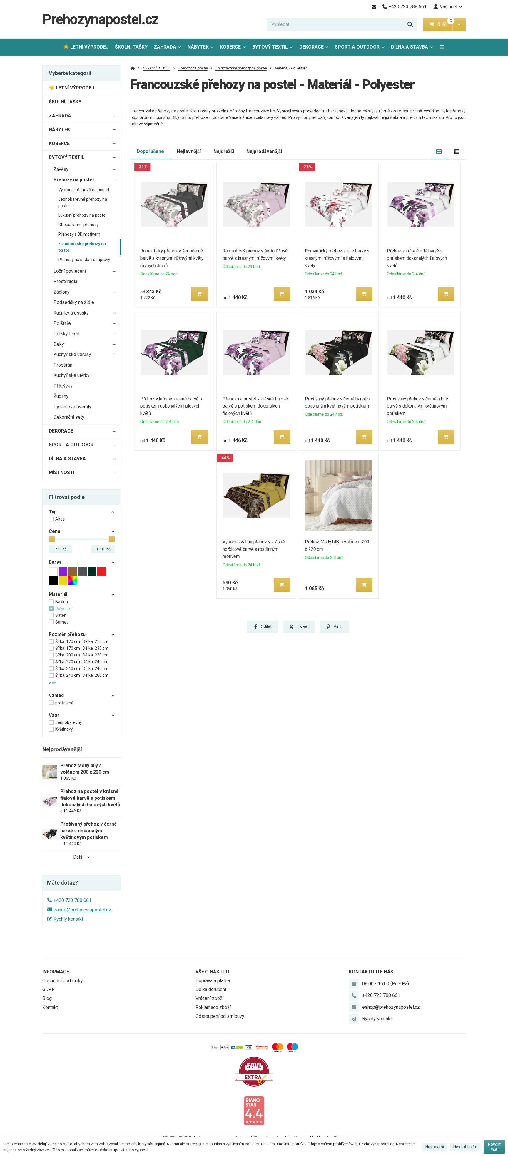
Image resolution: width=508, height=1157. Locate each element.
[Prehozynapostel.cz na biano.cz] (254, 1110)
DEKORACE (311, 47)
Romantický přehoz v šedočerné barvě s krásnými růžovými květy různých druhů (172, 258)
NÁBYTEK (198, 47)
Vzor (54, 715)
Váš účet (448, 6)
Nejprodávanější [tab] (264, 151)
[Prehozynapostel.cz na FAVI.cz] (254, 1071)
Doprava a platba (212, 980)
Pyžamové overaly (72, 407)
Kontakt (50, 1007)
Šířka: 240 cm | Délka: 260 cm (81, 675)
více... (54, 682)
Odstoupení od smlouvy (219, 1016)
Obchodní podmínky (62, 980)
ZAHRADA (165, 47)
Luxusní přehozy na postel (82, 215)
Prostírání (63, 365)
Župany (61, 396)
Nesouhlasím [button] (465, 1147)
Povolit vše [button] (494, 1147)
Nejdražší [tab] (223, 151)
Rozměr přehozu (67, 634)
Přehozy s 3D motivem (79, 234)
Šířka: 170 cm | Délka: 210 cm (81, 641)
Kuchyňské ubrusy (72, 354)
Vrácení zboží (209, 998)
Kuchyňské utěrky (72, 375)
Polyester (64, 608)
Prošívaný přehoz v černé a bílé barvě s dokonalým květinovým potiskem (417, 406)
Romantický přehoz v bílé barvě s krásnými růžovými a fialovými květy (337, 258)
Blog (47, 998)
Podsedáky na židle (74, 302)
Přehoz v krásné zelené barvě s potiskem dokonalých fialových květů (171, 406)
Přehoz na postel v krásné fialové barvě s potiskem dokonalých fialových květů (255, 406)
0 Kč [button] (444, 24)
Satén (60, 615)
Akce (60, 519)
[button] (459, 24)
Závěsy (61, 169)
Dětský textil (66, 333)
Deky (59, 344)
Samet (61, 622)
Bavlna (61, 601)
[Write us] (354, 1019)
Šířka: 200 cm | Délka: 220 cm (81, 655)
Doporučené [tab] (150, 151)
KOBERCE (230, 47)
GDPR (48, 989)
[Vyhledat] (410, 24)
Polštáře (62, 323)
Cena (54, 531)
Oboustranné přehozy (78, 224)
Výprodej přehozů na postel (83, 189)
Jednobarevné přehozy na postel (82, 202)
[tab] (439, 151)
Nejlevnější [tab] (189, 151)
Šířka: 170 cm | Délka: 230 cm (81, 648)
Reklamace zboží (213, 1007)
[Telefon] (354, 995)
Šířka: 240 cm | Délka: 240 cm (81, 668)
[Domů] (133, 68)
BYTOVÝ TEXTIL (270, 47)
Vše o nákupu (212, 972)
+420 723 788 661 (72, 900)
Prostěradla (65, 281)
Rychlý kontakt (68, 919)
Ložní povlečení (70, 271)
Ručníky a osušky (71, 313)
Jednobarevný (68, 722)
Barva (55, 562)
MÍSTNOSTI (61, 472)
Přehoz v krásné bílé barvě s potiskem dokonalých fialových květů (417, 258)
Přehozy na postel (74, 179)
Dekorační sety (69, 417)
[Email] (373, 7)
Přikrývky (63, 386)
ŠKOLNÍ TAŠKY (131, 47)
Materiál (58, 594)
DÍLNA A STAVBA (409, 47)
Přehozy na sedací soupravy (84, 259)
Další (78, 857)
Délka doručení (210, 989)
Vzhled (56, 695)
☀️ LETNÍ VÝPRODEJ (85, 47)
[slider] (52, 539)
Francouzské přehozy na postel (82, 246)
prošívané (64, 703)
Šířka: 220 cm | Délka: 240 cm (81, 661)
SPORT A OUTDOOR (357, 47)
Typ (53, 512)
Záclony (62, 292)
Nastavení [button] (434, 1147)
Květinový (64, 729)
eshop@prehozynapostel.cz (82, 909)
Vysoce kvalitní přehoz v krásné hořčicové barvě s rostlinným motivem (254, 549)
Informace (55, 972)
